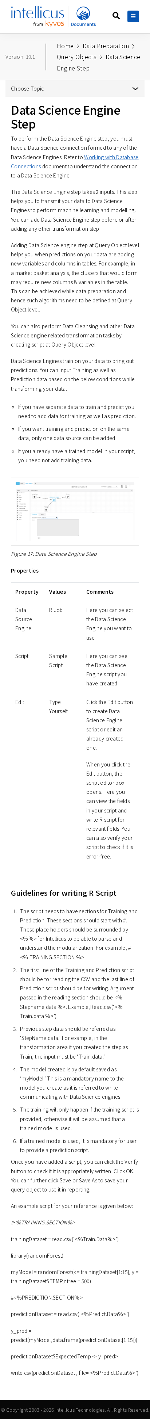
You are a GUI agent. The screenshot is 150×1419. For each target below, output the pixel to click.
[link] (55, 19)
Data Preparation (106, 45)
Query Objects (76, 56)
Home (65, 45)
